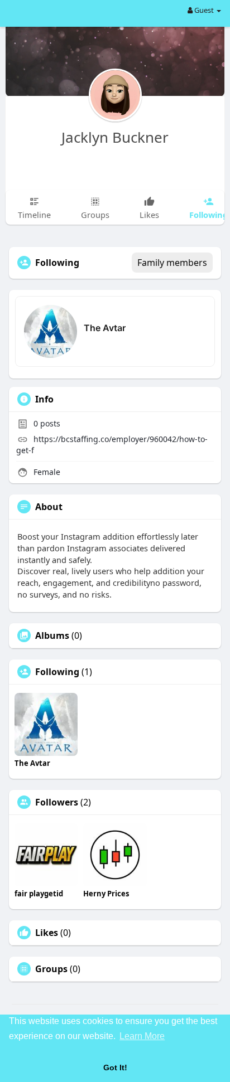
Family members (172, 262)
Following (57, 671)
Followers (56, 802)
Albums (52, 635)
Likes (46, 932)
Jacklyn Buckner (115, 137)
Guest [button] (204, 10)
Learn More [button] (142, 1036)
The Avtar (105, 327)
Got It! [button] (115, 1067)
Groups (51, 968)
